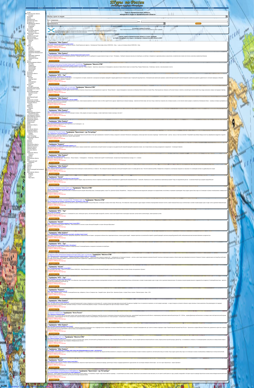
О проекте (69, 7)
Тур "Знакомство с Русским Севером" (58, 133)
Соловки (30, 15)
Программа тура (54, 50)
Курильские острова (32, 100)
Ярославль (31, 177)
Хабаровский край (32, 161)
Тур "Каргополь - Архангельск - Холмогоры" (59, 76)
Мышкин (30, 173)
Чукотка (29, 166)
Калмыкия (30, 72)
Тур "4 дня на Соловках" (54, 212)
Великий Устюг (32, 31)
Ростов (29, 127)
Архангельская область (33, 13)
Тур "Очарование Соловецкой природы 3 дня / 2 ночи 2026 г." (64, 223)
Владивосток (30, 22)
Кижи (29, 80)
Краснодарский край (32, 91)
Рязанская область (32, 130)
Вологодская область (33, 30)
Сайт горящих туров (146, 7)
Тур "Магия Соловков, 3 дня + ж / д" (57, 338)
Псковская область (32, 125)
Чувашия (29, 165)
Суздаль (30, 27)
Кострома (29, 90)
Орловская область (32, 118)
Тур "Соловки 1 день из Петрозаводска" (58, 302)
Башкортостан (31, 19)
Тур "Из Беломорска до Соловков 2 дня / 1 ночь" (61, 43)
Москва (29, 109)
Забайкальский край (32, 36)
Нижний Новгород (33, 113)
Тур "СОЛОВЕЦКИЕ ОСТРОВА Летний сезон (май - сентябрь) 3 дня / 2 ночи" (68, 234)
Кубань (30, 94)
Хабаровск (31, 162)
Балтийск (31, 63)
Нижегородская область (33, 112)
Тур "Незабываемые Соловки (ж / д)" (57, 291)
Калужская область (32, 73)
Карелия (29, 76)
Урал (28, 159)
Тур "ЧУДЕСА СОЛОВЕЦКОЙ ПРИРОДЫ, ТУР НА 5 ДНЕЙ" (63, 99)
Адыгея (30, 47)
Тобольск (30, 154)
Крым (28, 98)
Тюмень (30, 155)
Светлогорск (31, 69)
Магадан (30, 86)
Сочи (29, 95)
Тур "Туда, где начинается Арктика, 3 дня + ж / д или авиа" (63, 88)
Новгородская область (33, 115)
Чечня (30, 59)
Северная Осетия (33, 58)
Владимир (31, 26)
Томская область (31, 148)
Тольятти (30, 134)
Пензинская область (32, 119)
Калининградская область (34, 62)
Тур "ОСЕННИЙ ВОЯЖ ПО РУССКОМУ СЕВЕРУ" (60, 122)
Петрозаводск (32, 81)
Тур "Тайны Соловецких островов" (57, 167)
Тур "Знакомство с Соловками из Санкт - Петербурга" (62, 245)
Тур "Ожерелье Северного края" (56, 156)
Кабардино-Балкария (34, 51)
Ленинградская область (33, 101)
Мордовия (30, 107)
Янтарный (31, 70)
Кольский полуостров (33, 87)
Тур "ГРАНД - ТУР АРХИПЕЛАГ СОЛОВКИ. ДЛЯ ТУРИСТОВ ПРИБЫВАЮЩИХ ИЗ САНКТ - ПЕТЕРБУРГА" (75, 350)
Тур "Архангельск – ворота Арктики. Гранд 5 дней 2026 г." (63, 361)
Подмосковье (30, 122)
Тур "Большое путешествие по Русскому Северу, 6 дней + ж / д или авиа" (67, 65)
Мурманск (30, 111)
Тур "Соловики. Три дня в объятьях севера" (59, 279)
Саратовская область (33, 137)
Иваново (30, 40)
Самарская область (32, 132)
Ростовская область (32, 129)
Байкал (29, 18)
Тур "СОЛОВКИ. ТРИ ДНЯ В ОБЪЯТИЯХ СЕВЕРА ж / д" (62, 145)
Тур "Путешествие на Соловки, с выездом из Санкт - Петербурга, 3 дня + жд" (68, 201)
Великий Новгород (32, 20)
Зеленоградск (32, 66)
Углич (29, 176)
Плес (29, 43)
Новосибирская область (33, 116)
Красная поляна (32, 93)
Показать (198, 23)
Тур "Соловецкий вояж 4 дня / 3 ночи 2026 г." (59, 268)
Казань (29, 61)
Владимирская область (33, 23)
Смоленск (30, 143)
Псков (28, 123)
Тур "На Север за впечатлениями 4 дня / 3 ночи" (60, 326)
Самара (30, 133)
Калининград (32, 68)
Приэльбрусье (32, 56)
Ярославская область (33, 172)
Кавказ (29, 45)
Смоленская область (33, 144)
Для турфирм (211, 7)
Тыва (28, 151)
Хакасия (29, 163)
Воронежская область (33, 33)
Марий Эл (30, 105)
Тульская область (32, 150)
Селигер (29, 141)
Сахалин (29, 140)
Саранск (30, 108)
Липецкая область (32, 102)
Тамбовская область (32, 145)
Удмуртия (29, 157)
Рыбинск (30, 175)
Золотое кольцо (31, 37)
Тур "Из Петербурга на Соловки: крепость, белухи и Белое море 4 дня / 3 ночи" (69, 54)
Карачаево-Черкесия (34, 55)
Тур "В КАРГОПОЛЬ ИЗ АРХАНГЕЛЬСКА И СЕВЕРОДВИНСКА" (64, 372)
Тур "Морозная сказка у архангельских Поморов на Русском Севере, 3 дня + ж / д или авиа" (72, 256)
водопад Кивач (32, 79)
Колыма (29, 84)
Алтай (28, 12)
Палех (30, 41)
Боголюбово (31, 25)
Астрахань (30, 16)
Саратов (30, 138)
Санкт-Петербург (31, 136)
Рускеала (31, 83)
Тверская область (32, 147)
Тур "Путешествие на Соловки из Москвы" (59, 111)
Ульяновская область (33, 158)
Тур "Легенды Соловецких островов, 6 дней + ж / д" (61, 189)
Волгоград (30, 29)
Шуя (29, 44)
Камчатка (29, 75)
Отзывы (182, 7)
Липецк (30, 104)
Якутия (29, 168)
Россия (29, 126)
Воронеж (30, 34)
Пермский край (31, 120)
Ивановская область (32, 38)
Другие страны (101, 7)
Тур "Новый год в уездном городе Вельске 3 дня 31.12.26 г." (63, 178)
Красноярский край (32, 97)
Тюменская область (32, 152)
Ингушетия (31, 50)
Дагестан (30, 48)
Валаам (30, 77)
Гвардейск (31, 65)
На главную (40, 7)
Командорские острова (33, 88)
